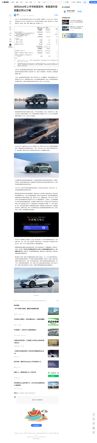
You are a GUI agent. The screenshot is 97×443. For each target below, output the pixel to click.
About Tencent (20, 433)
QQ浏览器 (50, 433)
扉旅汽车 (16, 314)
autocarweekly (17, 335)
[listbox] (36, 347)
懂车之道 (16, 367)
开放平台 (34, 433)
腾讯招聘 (42, 433)
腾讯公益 (46, 433)
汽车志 (15, 388)
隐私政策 (30, 433)
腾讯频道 (54, 433)
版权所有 (38, 438)
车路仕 (15, 324)
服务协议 (26, 433)
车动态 (15, 356)
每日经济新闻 (16, 346)
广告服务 (38, 433)
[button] (79, 12)
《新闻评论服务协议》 (32, 393)
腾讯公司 (34, 438)
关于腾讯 (15, 433)
